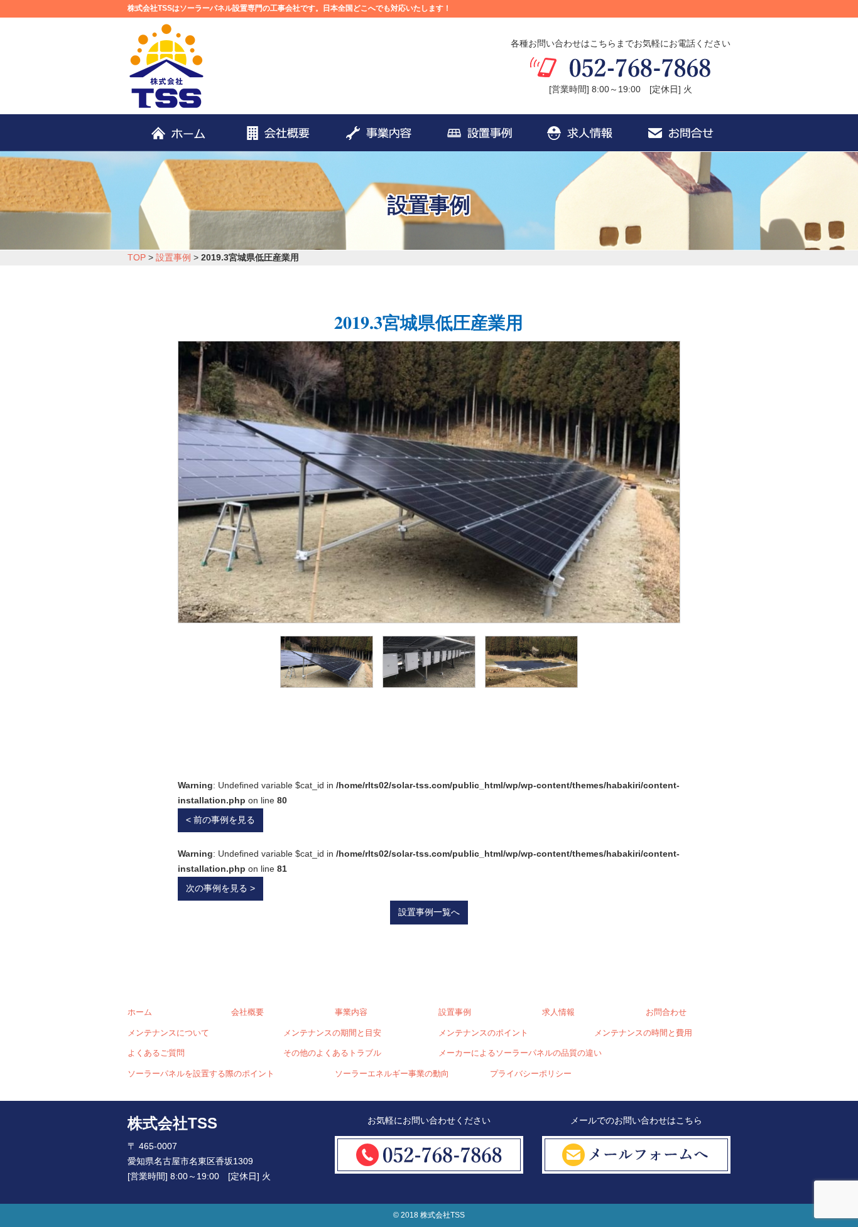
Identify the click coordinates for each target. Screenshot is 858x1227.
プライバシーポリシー (531, 1073)
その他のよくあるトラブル (332, 1053)
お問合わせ (666, 1012)
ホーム (140, 1012)
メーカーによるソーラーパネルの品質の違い (520, 1053)
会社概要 (247, 1012)
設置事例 (173, 257)
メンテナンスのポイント (483, 1033)
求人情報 (558, 1012)
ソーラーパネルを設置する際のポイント (201, 1073)
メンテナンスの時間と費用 (643, 1033)
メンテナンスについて (168, 1033)
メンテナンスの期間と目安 (332, 1033)
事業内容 (351, 1012)
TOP (137, 257)
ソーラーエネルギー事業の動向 (392, 1073)
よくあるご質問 (156, 1053)
